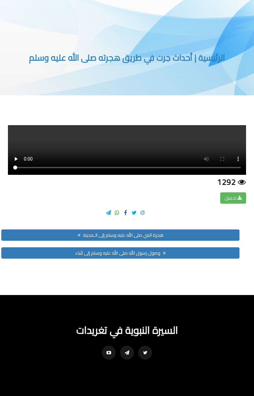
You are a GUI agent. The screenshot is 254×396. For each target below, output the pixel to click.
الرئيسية (211, 57)
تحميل (231, 198)
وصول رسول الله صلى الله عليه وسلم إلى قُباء (118, 253)
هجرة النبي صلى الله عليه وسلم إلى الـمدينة (122, 235)
